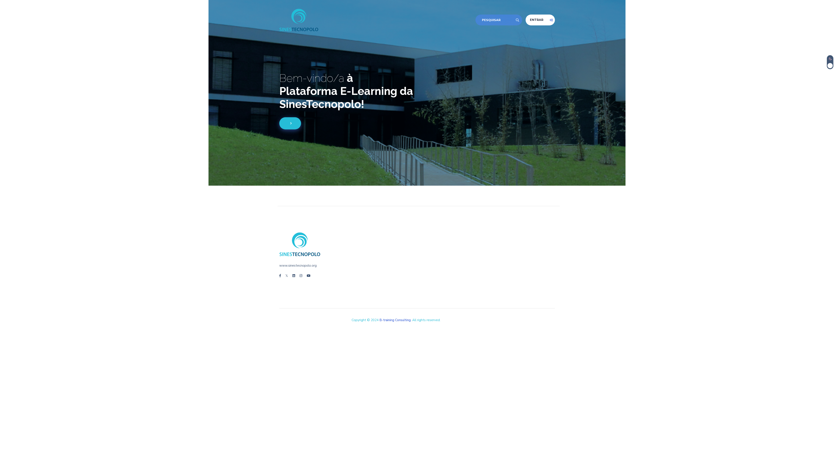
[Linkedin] (293, 276)
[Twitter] (286, 276)
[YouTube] (308, 276)
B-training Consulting (395, 320)
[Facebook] (280, 276)
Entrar (536, 20)
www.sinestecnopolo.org (298, 265)
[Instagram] (301, 276)
